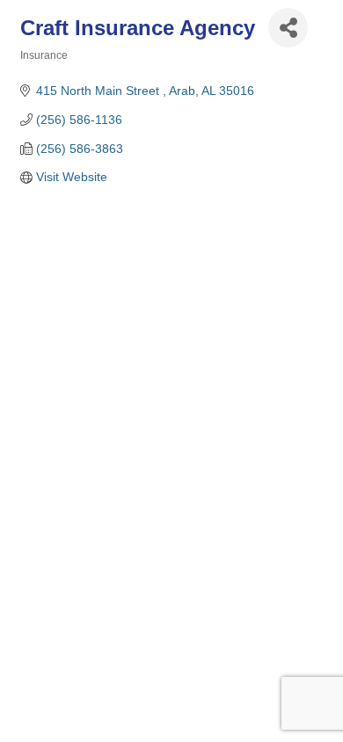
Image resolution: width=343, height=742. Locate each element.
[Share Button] (288, 27)
